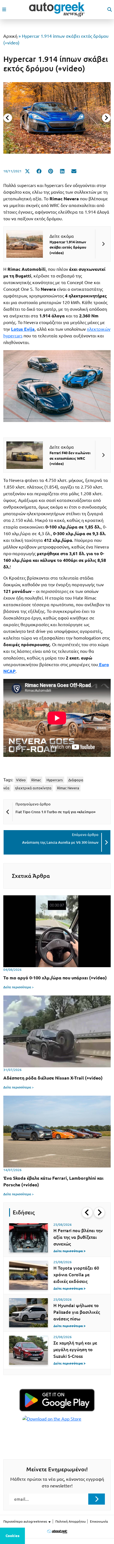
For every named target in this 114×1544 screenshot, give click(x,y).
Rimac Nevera (68, 788)
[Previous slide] (7, 117)
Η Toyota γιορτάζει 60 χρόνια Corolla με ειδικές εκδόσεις (76, 1274)
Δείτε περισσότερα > (18, 987)
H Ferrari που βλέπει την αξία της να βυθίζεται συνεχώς (78, 1237)
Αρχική (10, 36)
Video (21, 780)
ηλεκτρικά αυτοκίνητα (33, 788)
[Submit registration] (96, 1499)
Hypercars (54, 780)
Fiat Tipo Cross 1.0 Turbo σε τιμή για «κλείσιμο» (55, 812)
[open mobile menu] (4, 9)
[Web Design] (57, 1531)
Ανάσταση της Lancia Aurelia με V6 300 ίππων (60, 842)
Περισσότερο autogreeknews (25, 1521)
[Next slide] (106, 117)
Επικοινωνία (99, 1521)
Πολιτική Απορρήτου (70, 1521)
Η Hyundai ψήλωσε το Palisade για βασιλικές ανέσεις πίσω (76, 1312)
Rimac (36, 780)
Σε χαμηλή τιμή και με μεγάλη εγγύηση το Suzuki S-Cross (75, 1349)
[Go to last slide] (87, 1212)
